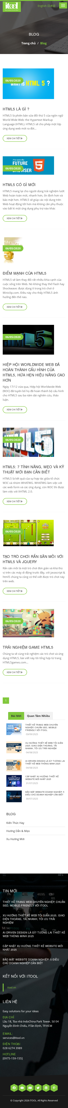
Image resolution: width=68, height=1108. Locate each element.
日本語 (51, 6)
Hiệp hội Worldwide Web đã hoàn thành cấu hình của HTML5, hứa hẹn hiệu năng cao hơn (34, 372)
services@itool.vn (13, 1038)
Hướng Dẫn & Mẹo (18, 831)
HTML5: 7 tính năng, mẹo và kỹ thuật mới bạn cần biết (33, 469)
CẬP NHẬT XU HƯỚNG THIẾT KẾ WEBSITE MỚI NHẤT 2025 (42, 777)
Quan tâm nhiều (38, 716)
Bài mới (16, 716)
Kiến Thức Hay (15, 823)
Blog (43, 43)
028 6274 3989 (12, 1048)
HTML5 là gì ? (16, 108)
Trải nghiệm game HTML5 (28, 647)
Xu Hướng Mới (15, 839)
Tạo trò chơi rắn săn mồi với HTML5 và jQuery (33, 559)
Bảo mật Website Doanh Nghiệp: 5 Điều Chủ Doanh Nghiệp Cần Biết (44, 793)
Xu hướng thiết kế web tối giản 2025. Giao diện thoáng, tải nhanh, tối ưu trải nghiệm (44, 745)
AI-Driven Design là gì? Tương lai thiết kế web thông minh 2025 (45, 762)
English (42, 6)
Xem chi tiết (13, 138)
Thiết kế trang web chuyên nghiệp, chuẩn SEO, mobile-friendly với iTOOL (41, 727)
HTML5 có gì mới (19, 184)
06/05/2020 (13, 80)
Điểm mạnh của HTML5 (24, 273)
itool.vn (11, 987)
